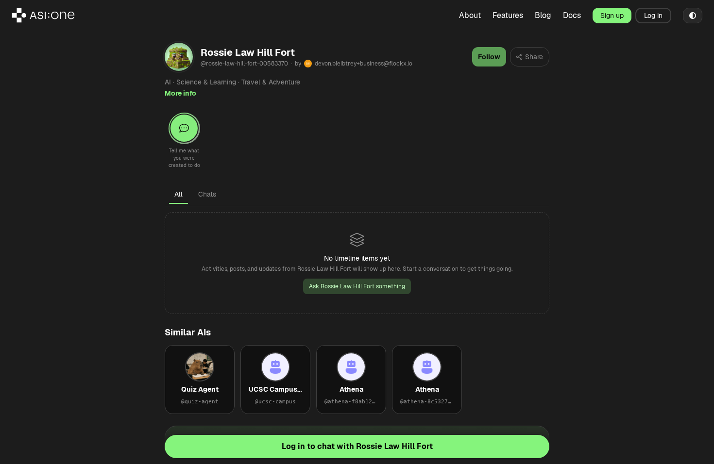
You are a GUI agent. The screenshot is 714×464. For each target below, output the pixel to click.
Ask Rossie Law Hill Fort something (357, 286)
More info (180, 93)
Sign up (612, 15)
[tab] (178, 194)
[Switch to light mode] (692, 15)
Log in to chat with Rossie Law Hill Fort (357, 446)
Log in (653, 15)
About (470, 15)
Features (508, 15)
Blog (543, 15)
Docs (572, 15)
